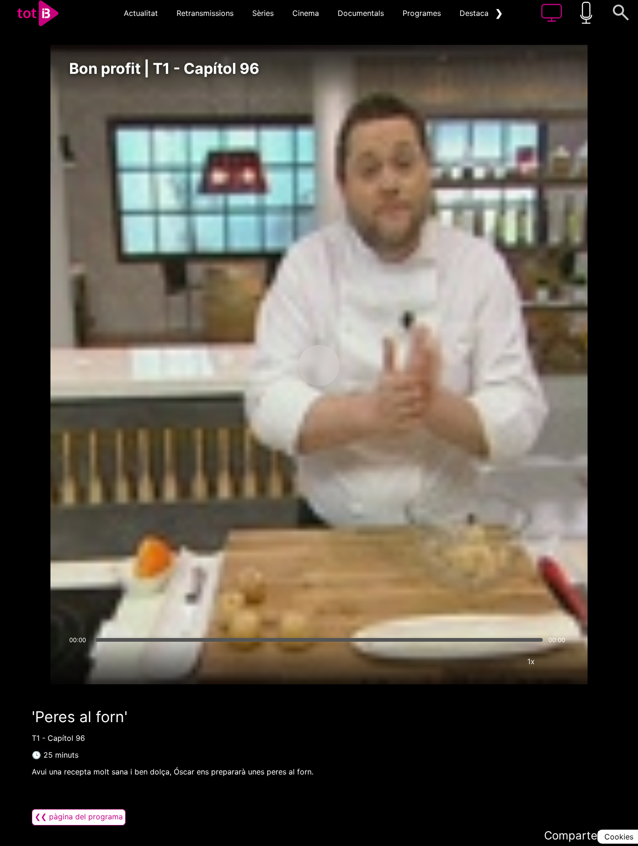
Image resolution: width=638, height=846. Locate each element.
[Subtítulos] (475, 661)
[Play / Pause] (319, 365)
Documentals (361, 13)
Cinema (305, 13)
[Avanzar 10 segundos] (368, 365)
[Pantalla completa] (559, 661)
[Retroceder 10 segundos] (270, 365)
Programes (422, 13)
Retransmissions (205, 13)
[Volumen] (79, 661)
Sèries (263, 13)
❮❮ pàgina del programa (79, 816)
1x (531, 661)
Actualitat (141, 13)
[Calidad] (503, 661)
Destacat (475, 13)
